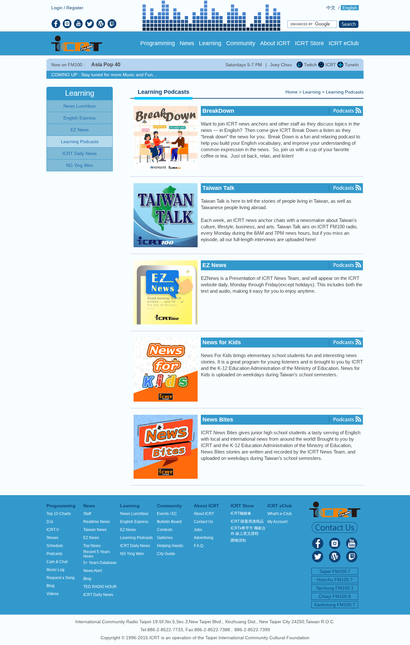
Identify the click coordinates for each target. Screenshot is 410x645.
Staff (87, 513)
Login (56, 7)
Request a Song (60, 578)
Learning (210, 43)
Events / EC (167, 513)
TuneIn (351, 64)
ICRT (330, 64)
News (187, 43)
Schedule (54, 545)
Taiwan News (95, 529)
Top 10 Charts (58, 513)
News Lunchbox (134, 513)
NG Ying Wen (132, 553)
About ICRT (275, 43)
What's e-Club (279, 513)
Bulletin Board (169, 521)
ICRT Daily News (98, 594)
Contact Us (203, 521)
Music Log (55, 569)
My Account (277, 521)
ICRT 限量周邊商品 (247, 521)
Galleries (165, 537)
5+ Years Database (100, 562)
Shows (52, 537)
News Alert (92, 570)
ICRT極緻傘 (241, 513)
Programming (157, 43)
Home (291, 91)
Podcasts (54, 553)
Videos (52, 594)
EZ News (91, 537)
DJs (49, 521)
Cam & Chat (57, 561)
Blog (50, 586)
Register (74, 7)
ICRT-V (52, 529)
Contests (164, 529)
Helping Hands (170, 545)
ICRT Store (309, 43)
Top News (92, 545)
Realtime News (96, 521)
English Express (134, 521)
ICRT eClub (344, 43)
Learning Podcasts (345, 91)
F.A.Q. (199, 545)
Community (240, 43)
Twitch (310, 64)
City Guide (166, 553)
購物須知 (238, 540)
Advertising (203, 537)
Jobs (198, 529)
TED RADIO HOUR (100, 586)
